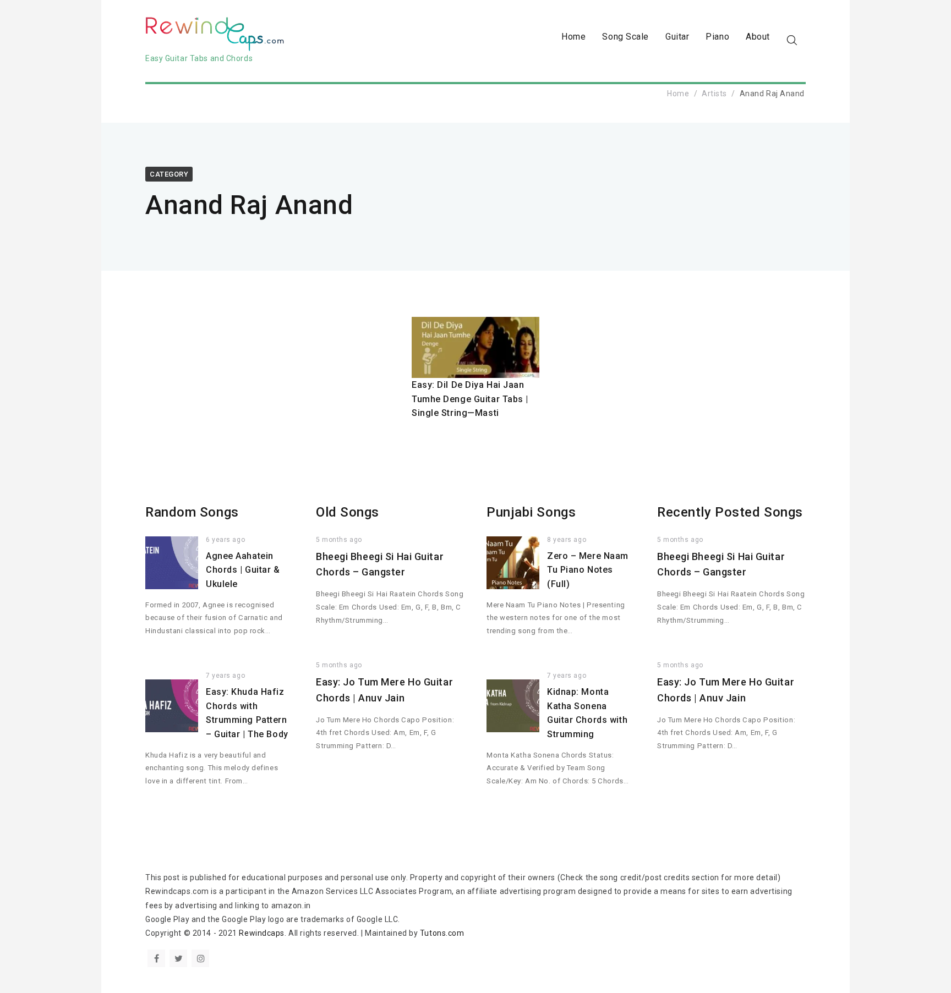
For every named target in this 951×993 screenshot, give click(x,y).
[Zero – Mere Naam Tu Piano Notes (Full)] (513, 562)
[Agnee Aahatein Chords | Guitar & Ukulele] (171, 562)
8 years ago (566, 540)
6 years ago (225, 540)
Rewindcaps (262, 933)
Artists (714, 93)
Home (573, 36)
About (758, 36)
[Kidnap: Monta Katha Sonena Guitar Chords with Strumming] (513, 705)
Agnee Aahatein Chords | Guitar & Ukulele (243, 570)
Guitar (677, 36)
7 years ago (225, 675)
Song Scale (625, 36)
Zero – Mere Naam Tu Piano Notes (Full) (587, 570)
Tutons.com (442, 933)
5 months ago (339, 540)
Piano (717, 36)
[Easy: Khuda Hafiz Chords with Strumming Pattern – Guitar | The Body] (171, 705)
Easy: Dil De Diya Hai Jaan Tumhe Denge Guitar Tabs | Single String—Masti (470, 399)
